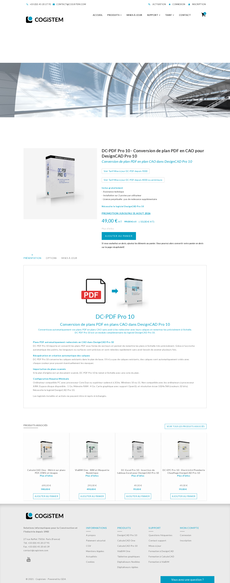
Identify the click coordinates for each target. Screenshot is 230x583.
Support (152, 15)
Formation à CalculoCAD (161, 556)
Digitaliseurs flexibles (128, 561)
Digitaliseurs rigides (127, 567)
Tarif (168, 15)
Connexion (178, 4)
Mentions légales (95, 551)
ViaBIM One (123, 551)
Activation (159, 4)
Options (51, 258)
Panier (204, 13)
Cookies (90, 561)
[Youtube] (28, 560)
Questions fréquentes (160, 535)
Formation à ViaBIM (159, 561)
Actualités (91, 556)
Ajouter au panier (119, 236)
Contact (185, 15)
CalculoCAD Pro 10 (127, 545)
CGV (88, 545)
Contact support (157, 540)
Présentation (32, 258)
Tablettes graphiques (128, 556)
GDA (63, 579)
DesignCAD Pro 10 (127, 535)
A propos (91, 535)
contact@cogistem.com (71, 4)
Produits (113, 15)
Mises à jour (134, 15)
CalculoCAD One (126, 540)
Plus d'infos (108, 228)
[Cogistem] (44, 20)
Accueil (98, 15)
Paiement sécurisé (96, 540)
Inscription (199, 4)
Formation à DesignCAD (161, 551)
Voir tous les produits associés (186, 426)
